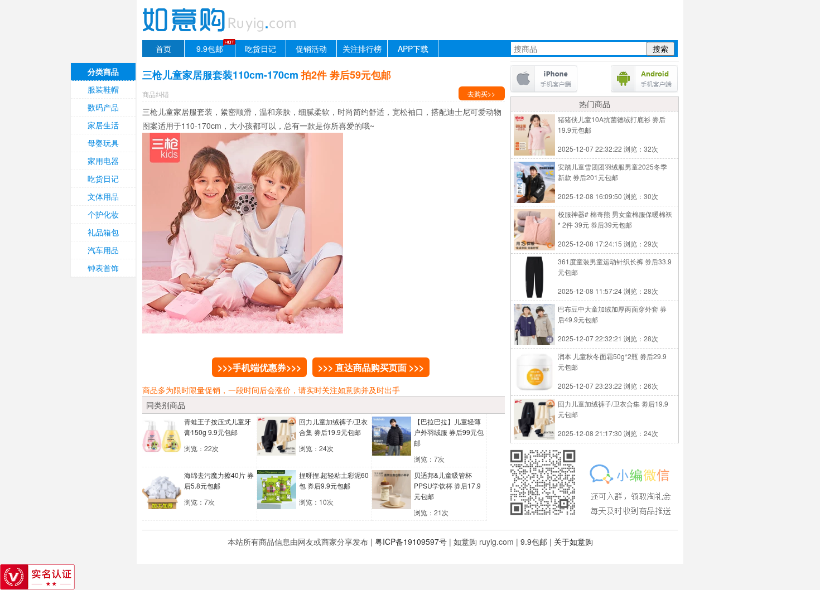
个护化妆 (103, 214)
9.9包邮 (209, 48)
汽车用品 (103, 249)
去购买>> (481, 93)
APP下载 (413, 48)
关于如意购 (573, 541)
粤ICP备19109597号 (411, 541)
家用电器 (103, 160)
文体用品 (103, 196)
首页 (163, 48)
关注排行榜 (362, 48)
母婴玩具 (103, 142)
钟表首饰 (103, 267)
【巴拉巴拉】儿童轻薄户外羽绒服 (449, 432)
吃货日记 (260, 48)
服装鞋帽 (103, 89)
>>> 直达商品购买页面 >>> (371, 367)
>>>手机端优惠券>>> (259, 367)
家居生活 (103, 124)
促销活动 (311, 48)
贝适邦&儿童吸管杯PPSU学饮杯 (447, 485)
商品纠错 (155, 94)
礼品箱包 (103, 232)
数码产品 (103, 107)
